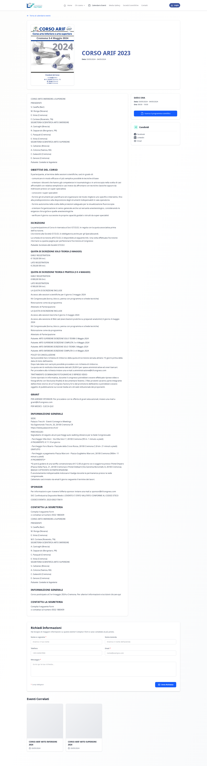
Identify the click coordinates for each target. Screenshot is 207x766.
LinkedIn (140, 137)
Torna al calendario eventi (40, 16)
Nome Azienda (111, 637)
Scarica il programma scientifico (157, 113)
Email (139, 141)
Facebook (141, 134)
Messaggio (36, 659)
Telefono (34, 648)
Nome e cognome (38, 637)
